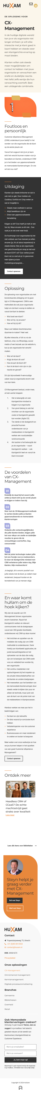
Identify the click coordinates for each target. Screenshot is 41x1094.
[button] (36, 5)
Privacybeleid (10, 958)
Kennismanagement (14, 979)
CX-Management (12, 970)
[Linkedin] (35, 1072)
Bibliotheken (10, 1000)
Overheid (9, 1005)
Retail (7, 1009)
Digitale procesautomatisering (18, 984)
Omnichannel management (17, 975)
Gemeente (9, 995)
